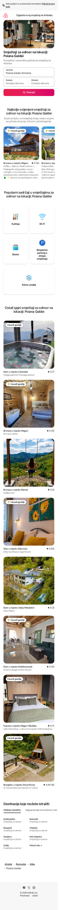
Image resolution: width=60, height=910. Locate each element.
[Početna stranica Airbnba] (5, 15)
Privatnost (25, 895)
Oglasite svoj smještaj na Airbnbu (34, 15)
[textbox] (16, 83)
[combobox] (29, 73)
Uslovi (35, 895)
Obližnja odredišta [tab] (12, 810)
